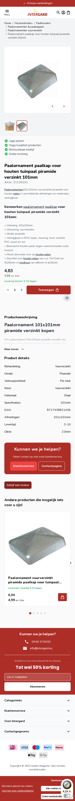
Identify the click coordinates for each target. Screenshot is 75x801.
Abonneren (37, 687)
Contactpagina (52, 466)
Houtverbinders (24, 23)
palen (16, 193)
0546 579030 (41, 642)
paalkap (51, 207)
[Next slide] (70, 563)
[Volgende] (64, 106)
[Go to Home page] (37, 12)
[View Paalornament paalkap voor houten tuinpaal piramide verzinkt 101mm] (9, 125)
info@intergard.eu (41, 648)
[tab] (30, 613)
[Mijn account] (63, 12)
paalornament (33, 207)
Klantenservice (23, 466)
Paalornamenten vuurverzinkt (25, 30)
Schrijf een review (18, 485)
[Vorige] (52, 106)
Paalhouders (43, 23)
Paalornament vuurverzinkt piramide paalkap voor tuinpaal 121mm (33, 580)
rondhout (24, 262)
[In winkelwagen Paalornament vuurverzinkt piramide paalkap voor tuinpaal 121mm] (62, 597)
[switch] (67, 796)
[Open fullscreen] (37, 80)
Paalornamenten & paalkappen (26, 27)
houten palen (43, 254)
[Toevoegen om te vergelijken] (67, 298)
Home (7, 23)
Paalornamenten (13, 189)
